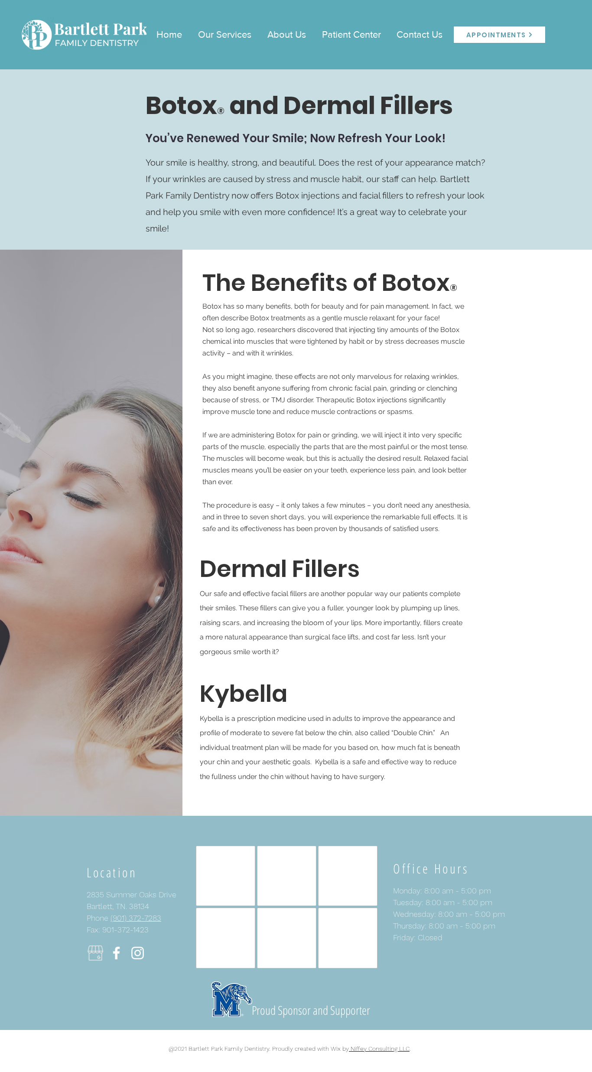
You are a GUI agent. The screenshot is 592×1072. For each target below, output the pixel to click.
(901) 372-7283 (136, 917)
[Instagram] (137, 953)
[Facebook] (116, 953)
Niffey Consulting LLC (379, 1048)
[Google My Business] (95, 953)
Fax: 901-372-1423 (118, 929)
